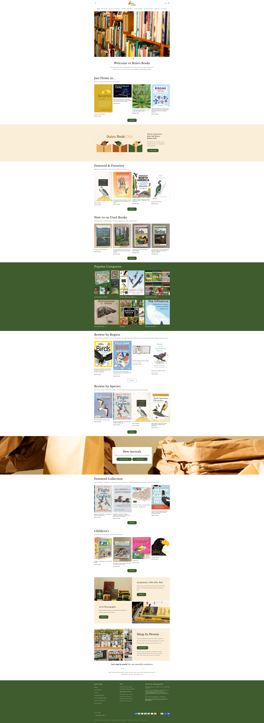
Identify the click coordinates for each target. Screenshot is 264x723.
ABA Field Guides (151, 297)
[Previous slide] (123, 58)
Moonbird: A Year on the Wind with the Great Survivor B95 (122, 564)
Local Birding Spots (99, 695)
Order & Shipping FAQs (100, 698)
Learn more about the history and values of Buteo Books (156, 699)
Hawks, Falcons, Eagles (127, 297)
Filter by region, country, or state (159, 338)
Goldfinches (135, 560)
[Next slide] (136, 58)
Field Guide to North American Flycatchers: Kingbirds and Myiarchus (159, 424)
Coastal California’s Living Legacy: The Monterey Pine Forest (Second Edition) (121, 251)
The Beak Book (155, 557)
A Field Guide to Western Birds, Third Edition (140, 250)
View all (132, 120)
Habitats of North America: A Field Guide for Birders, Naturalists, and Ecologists (141, 200)
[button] (95, 3)
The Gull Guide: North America (102, 419)
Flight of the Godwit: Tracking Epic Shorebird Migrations (122, 422)
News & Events (98, 690)
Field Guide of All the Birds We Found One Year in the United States (122, 372)
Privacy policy (136, 720)
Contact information (115, 720)
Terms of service (144, 720)
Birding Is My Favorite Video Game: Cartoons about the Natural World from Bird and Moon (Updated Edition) (160, 110)
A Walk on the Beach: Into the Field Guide (103, 562)
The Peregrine (97, 202)
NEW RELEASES (124, 459)
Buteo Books (99, 720)
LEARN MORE (152, 150)
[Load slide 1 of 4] (127, 58)
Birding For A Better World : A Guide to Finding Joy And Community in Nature (122, 201)
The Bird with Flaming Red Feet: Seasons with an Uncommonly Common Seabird (160, 512)
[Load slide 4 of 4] (133, 58)
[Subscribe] (142, 668)
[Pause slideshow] (140, 58)
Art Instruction (99, 326)
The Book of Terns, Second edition (141, 505)
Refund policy (130, 720)
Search (96, 687)
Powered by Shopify (106, 720)
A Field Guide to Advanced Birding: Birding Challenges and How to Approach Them (160, 251)
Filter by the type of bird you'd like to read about (135, 389)
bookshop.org (151, 692)
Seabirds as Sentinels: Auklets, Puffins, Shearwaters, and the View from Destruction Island (121, 515)
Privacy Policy (98, 703)
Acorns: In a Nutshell (99, 114)
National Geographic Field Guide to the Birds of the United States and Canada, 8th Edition (103, 370)
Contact (96, 692)
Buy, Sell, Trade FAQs (99, 700)
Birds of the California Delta (158, 370)
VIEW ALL (141, 594)
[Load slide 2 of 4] (129, 58)
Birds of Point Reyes (157, 201)
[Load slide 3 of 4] (131, 58)
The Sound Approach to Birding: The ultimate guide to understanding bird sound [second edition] (122, 100)
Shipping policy (123, 720)
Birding (122, 326)
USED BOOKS (140, 459)
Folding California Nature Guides (140, 360)
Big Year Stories (150, 326)
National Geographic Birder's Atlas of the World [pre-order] (140, 110)
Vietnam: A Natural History (101, 249)
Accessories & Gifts (100, 297)
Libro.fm (155, 696)
